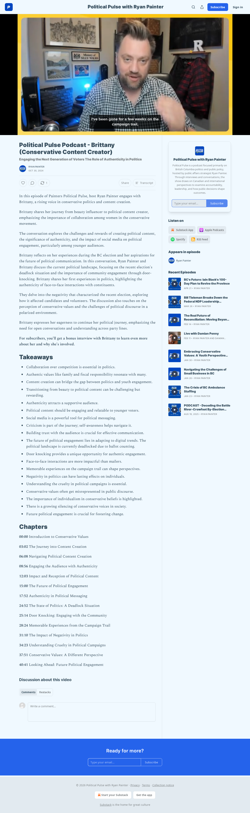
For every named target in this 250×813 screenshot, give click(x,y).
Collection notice (163, 785)
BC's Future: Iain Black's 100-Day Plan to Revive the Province (207, 281)
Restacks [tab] (45, 692)
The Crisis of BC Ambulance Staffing (204, 389)
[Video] (10, 70)
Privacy (135, 785)
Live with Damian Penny (201, 333)
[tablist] (36, 692)
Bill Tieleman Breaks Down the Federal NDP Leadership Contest (206, 300)
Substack (106, 805)
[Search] (193, 7)
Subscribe (218, 7)
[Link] (14, 357)
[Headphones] (10, 79)
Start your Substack (114, 795)
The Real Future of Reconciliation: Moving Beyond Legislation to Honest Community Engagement (206, 317)
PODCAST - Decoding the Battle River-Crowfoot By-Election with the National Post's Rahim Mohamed (207, 407)
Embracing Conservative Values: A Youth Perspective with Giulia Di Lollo (205, 353)
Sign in (238, 7)
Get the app (144, 795)
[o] (174, 284)
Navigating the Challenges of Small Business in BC (205, 371)
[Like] (23, 183)
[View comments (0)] (240, 72)
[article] (199, 284)
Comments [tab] (28, 692)
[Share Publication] (202, 7)
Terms (146, 785)
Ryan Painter (36, 166)
